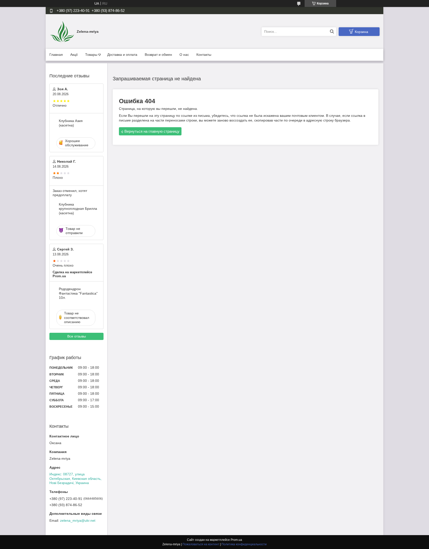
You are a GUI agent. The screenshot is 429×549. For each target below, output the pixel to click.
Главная (56, 55)
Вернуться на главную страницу (151, 131)
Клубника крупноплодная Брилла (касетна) (78, 208)
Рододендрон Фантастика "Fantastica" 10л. (78, 293)
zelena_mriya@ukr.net (77, 520)
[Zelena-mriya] (61, 31)
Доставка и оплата (122, 55)
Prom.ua (236, 540)
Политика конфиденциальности (244, 544)
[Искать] (331, 31)
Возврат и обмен (158, 55)
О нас (184, 55)
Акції (74, 55)
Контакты (203, 55)
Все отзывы (76, 336)
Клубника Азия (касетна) (71, 123)
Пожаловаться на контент (200, 544)
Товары (91, 55)
